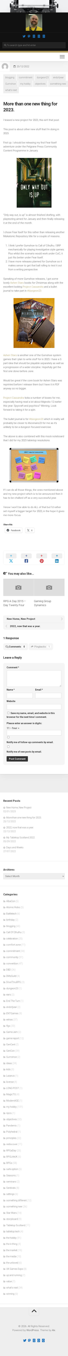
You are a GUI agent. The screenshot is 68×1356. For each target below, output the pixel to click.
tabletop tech (13, 1231)
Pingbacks (42, 646)
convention (12, 963)
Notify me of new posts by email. (24, 751)
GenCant (10, 1044)
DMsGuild (11, 976)
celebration (12, 938)
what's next (11, 90)
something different (16, 1200)
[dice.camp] (29, 36)
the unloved (12, 1262)
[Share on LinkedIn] (57, 558)
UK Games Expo (14, 1269)
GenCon (10, 1050)
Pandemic (11, 1125)
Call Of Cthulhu (13, 932)
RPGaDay (11, 1150)
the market (11, 1250)
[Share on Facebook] (26, 558)
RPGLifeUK (11, 1156)
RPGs (9, 1163)
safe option (12, 1169)
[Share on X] (11, 558)
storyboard (12, 1219)
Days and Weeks (14, 847)
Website (11, 701)
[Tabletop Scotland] (38, 36)
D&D (8, 969)
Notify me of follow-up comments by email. (30, 742)
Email (39, 689)
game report (12, 1038)
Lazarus (10, 1075)
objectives (40, 83)
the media (11, 1256)
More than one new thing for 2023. (24, 817)
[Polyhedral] (34, 36)
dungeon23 (43, 77)
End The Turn (13, 1001)
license (10, 1082)
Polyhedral (11, 1131)
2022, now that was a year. (20, 827)
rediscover (11, 1144)
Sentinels (11, 1188)
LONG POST (12, 1088)
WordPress (32, 1330)
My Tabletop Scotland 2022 (20, 837)
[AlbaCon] (43, 36)
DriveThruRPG (13, 982)
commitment (25, 77)
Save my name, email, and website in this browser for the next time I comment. (31, 715)
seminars (11, 1181)
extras (9, 1019)
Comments (17, 646)
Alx (53, 1330)
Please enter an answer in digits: (24, 723)
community (12, 957)
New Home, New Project (18, 807)
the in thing (11, 1244)
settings (10, 1194)
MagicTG (11, 1094)
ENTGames (12, 1013)
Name (11, 689)
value (9, 1281)
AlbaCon (10, 901)
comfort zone (13, 944)
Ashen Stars (17, 282)
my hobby (25, 83)
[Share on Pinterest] (41, 558)
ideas (9, 1063)
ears (8, 994)
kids (8, 1069)
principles (11, 1138)
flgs (8, 1026)
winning (10, 1293)
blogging (9, 77)
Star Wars (11, 1213)
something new (58, 83)
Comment (13, 667)
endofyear (58, 77)
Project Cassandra (33, 286)
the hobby (11, 1237)
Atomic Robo (13, 907)
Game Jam (12, 1032)
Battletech (11, 913)
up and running (14, 1275)
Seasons (11, 1175)
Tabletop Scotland (15, 1225)
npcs (9, 1113)
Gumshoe (10, 83)
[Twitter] (24, 36)
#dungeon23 (34, 290)
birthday (10, 919)
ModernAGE (12, 1100)
